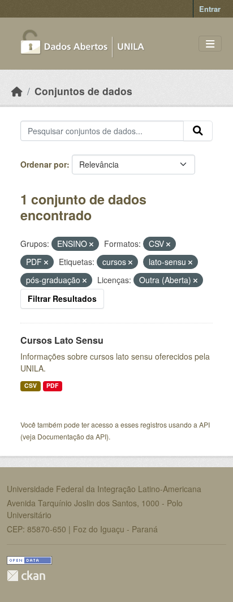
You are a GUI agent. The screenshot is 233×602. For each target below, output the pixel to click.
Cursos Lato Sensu (61, 340)
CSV (30, 385)
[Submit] (198, 131)
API (204, 424)
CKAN (26, 576)
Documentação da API (71, 436)
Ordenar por (43, 164)
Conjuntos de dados (83, 91)
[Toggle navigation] (210, 44)
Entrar (210, 8)
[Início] (17, 91)
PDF (52, 385)
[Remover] (91, 244)
